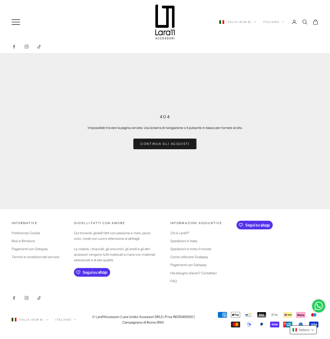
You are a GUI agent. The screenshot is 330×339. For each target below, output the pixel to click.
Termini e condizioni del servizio (35, 257)
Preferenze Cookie (26, 233)
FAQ (173, 281)
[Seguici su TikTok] (39, 46)
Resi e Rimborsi (23, 241)
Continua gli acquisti (164, 144)
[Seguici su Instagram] (26, 46)
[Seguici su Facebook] (14, 46)
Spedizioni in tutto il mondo (190, 249)
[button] (303, 330)
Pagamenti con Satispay (30, 249)
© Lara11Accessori (105, 317)
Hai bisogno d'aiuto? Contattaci (193, 273)
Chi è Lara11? (179, 233)
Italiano (271, 22)
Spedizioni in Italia (183, 241)
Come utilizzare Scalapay (189, 257)
